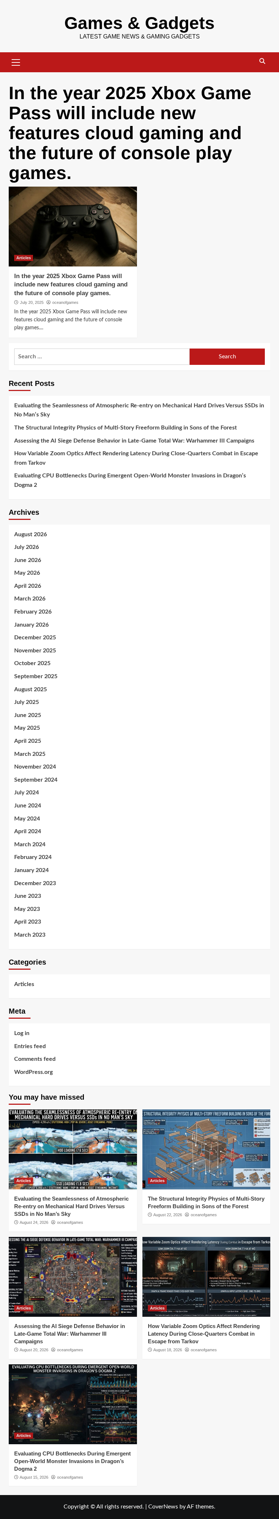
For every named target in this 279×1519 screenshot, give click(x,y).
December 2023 (35, 883)
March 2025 (29, 754)
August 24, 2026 (34, 1222)
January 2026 (31, 625)
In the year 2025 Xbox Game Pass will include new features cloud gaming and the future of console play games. (71, 285)
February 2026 (33, 612)
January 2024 (31, 870)
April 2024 (27, 831)
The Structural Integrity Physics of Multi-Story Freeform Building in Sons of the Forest (125, 428)
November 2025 (35, 650)
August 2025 (30, 689)
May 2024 (27, 819)
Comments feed (35, 1059)
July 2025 (26, 702)
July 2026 (26, 547)
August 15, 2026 (34, 1477)
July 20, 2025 (32, 302)
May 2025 (27, 728)
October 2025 (32, 663)
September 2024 (35, 780)
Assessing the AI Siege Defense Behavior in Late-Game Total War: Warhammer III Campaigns (134, 441)
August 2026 (30, 534)
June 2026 (27, 560)
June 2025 (27, 715)
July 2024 (26, 792)
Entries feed (30, 1046)
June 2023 (27, 896)
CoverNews (163, 1507)
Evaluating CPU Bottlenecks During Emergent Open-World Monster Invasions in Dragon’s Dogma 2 (130, 480)
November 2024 (35, 767)
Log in (21, 1033)
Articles (23, 258)
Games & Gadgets (139, 23)
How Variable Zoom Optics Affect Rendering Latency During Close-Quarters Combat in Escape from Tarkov (136, 458)
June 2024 (27, 806)
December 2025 (35, 637)
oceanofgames (65, 302)
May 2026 (27, 573)
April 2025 (27, 741)
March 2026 (29, 599)
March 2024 (29, 844)
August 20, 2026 (34, 1350)
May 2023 (27, 909)
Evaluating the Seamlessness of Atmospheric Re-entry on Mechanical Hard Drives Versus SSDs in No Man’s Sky (139, 410)
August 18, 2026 (167, 1350)
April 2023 (27, 922)
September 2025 (35, 676)
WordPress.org (33, 1072)
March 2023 (29, 935)
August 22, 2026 (167, 1215)
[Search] (262, 61)
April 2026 (27, 586)
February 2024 (33, 857)
